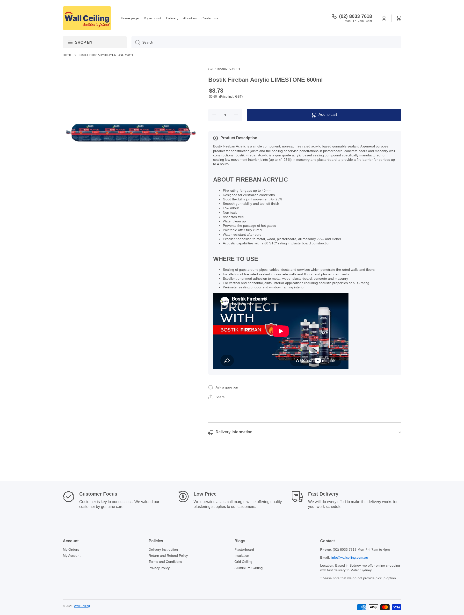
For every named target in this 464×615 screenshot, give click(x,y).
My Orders (71, 549)
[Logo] (87, 18)
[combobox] (266, 42)
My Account (71, 555)
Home (67, 55)
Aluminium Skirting (248, 568)
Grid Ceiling (243, 562)
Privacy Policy (159, 568)
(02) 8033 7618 (355, 16)
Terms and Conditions (165, 562)
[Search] (135, 42)
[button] (398, 18)
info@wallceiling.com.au (349, 557)
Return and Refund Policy (168, 555)
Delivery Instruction (163, 549)
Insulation (241, 555)
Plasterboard (244, 549)
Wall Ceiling (82, 606)
